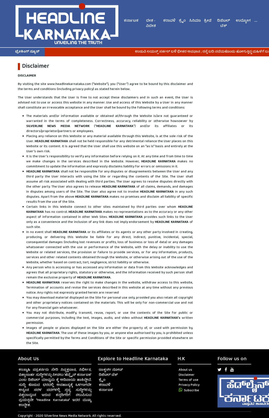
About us (185, 370)
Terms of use (188, 380)
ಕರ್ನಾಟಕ (131, 21)
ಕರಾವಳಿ (169, 21)
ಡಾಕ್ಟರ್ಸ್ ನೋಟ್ (111, 370)
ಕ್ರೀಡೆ (207, 21)
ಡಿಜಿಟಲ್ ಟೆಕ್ (223, 23)
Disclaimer (187, 375)
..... (255, 21)
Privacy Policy (189, 385)
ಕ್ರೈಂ (182, 21)
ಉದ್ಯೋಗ (243, 21)
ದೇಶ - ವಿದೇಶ (151, 23)
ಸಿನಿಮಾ (195, 21)
